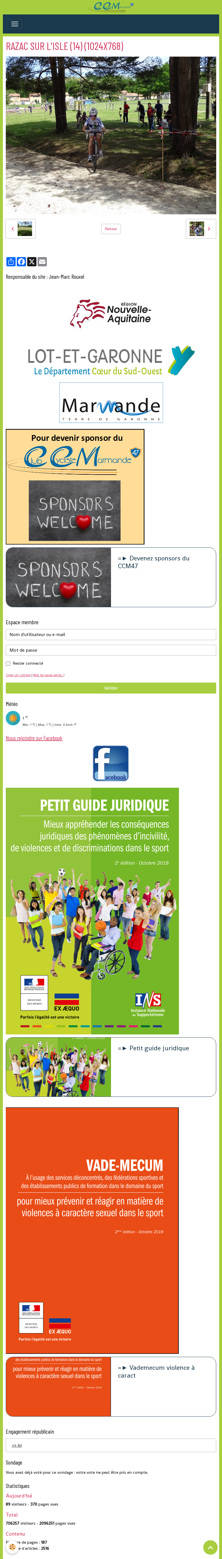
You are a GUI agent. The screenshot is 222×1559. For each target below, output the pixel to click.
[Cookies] (12, 1547)
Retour (111, 228)
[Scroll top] (210, 1547)
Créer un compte (18, 675)
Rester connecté (28, 663)
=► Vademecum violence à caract (156, 1372)
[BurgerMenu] (15, 24)
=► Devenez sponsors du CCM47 (154, 562)
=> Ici (17, 1445)
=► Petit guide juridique (153, 1048)
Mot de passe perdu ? (48, 675)
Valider (111, 688)
